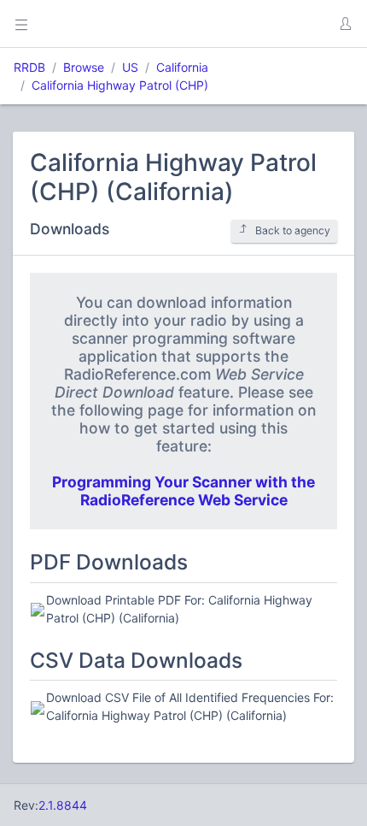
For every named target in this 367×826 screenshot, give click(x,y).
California (182, 67)
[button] (345, 24)
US (130, 67)
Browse (83, 67)
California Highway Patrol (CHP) (120, 85)
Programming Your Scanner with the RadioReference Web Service (183, 491)
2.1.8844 (62, 805)
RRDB (29, 67)
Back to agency (292, 230)
